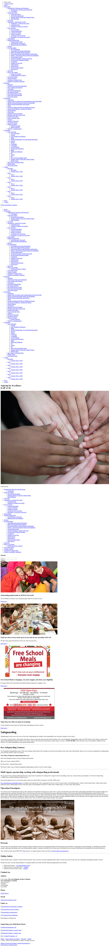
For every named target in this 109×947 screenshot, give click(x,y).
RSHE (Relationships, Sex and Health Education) (24, 139)
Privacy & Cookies (12, 72)
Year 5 (9, 191)
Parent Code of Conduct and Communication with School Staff (24, 101)
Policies (9, 46)
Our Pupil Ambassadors (17, 16)
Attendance (10, 100)
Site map (23, 939)
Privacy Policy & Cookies (13, 939)
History (13, 142)
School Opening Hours (17, 67)
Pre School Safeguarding (14, 90)
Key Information (11, 48)
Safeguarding (11, 38)
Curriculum (10, 89)
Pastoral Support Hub (13, 40)
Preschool (6, 83)
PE (12, 153)
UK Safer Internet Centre (23, 865)
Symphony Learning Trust (14, 80)
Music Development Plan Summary (20, 52)
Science (13, 141)
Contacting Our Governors (18, 35)
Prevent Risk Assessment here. (60, 851)
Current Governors (16, 32)
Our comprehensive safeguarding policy (11, 783)
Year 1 (9, 173)
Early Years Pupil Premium (14, 95)
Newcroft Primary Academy (14, 906)
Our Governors (11, 28)
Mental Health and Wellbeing (19, 45)
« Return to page (8, 3)
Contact (6, 202)
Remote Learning (12, 124)
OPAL (9, 106)
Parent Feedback (15, 127)
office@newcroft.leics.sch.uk (8, 900)
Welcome (10, 84)
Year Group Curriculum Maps (15, 162)
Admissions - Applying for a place (16, 22)
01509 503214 (5, 893)
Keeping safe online (12, 116)
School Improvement (16, 57)
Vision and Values (12, 12)
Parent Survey (14, 66)
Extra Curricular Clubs (13, 118)
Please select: (7, 2)
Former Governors (16, 34)
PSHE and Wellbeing (16, 151)
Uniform (9, 119)
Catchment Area (15, 25)
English (13, 135)
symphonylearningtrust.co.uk (8, 927)
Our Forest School (12, 77)
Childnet (26, 867)
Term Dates (10, 112)
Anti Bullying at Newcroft (18, 43)
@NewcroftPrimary (12, 915)
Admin (29, 939)
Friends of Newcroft (12, 121)
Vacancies (10, 71)
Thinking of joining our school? (19, 26)
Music (12, 150)
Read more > (4, 601)
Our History (14, 11)
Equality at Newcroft (16, 63)
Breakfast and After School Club (16, 115)
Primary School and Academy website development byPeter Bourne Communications (15, 944)
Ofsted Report (14, 64)
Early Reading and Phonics (18, 136)
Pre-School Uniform (12, 92)
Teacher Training (12, 78)
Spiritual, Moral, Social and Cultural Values (22, 17)
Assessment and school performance (20, 51)
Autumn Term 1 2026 (17, 171)
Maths (12, 138)
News (5, 200)
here (24, 851)
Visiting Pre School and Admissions (17, 86)
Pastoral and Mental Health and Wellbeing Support (21, 107)
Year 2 (9, 177)
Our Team (10, 20)
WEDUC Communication (14, 129)
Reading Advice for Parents (14, 113)
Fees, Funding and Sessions (14, 87)
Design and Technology (17, 148)
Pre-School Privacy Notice (14, 93)
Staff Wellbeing (15, 19)
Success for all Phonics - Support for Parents (19, 109)
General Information (16, 31)
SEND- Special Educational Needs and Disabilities (21, 103)
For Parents (7, 98)
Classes (6, 167)
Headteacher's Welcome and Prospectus (18, 8)
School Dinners (11, 110)
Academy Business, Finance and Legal (21, 58)
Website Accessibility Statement (16, 81)
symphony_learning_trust (14, 933)
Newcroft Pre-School (13, 909)
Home (5, 5)
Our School (7, 6)
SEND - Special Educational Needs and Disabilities (25, 55)
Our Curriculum (11, 132)
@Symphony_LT (12, 936)
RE (12, 156)
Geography (14, 144)
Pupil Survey (14, 69)
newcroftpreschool (12, 912)
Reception (10, 168)
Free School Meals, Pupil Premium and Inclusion (24, 54)
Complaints (14, 61)
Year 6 (9, 196)
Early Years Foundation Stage (19, 158)
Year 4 (9, 187)
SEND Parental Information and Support (18, 104)
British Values (14, 161)
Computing (14, 145)
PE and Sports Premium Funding (20, 60)
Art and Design (15, 147)
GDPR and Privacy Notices (18, 75)
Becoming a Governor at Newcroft (20, 37)
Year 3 (9, 182)
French (13, 155)
